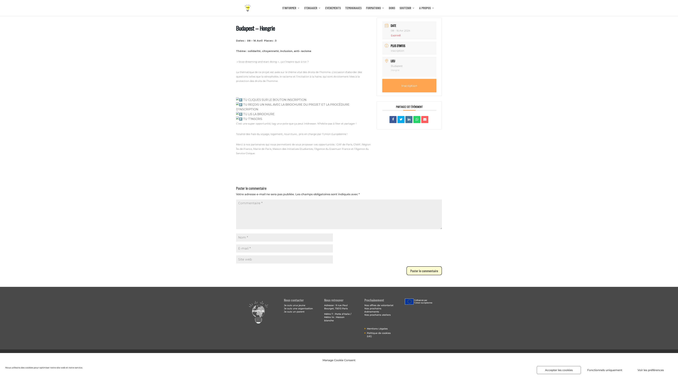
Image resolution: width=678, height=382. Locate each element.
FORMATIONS (373, 8)
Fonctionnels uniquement (604, 370)
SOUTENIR (405, 8)
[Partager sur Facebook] (393, 119)
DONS (392, 8)
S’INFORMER (289, 8)
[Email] (424, 119)
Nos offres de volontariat (378, 305)
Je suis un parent (294, 311)
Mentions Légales (377, 328)
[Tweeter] (401, 119)
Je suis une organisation (298, 308)
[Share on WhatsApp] (416, 119)
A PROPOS (425, 8)
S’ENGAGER (310, 8)
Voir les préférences (651, 370)
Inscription (397, 50)
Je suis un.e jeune (294, 305)
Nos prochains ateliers (377, 314)
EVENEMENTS (333, 8)
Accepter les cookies (559, 370)
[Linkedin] (408, 119)
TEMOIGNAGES (353, 8)
